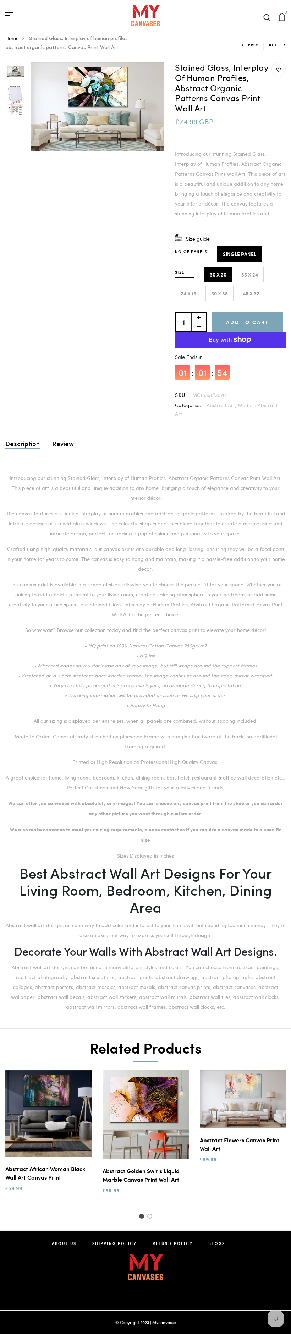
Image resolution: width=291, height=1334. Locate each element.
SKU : (182, 395)
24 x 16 (188, 293)
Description (22, 445)
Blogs (216, 1243)
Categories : (189, 405)
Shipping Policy (114, 1243)
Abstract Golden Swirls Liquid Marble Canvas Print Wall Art (141, 1175)
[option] (15, 72)
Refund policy (173, 1243)
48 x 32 (251, 293)
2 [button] (151, 1217)
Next (274, 45)
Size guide (198, 238)
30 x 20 (218, 274)
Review (63, 445)
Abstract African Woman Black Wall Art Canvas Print (45, 1173)
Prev (253, 45)
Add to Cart (247, 322)
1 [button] (142, 1217)
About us (64, 1243)
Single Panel (239, 254)
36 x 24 (249, 274)
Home (12, 38)
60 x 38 (219, 293)
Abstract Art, (222, 405)
